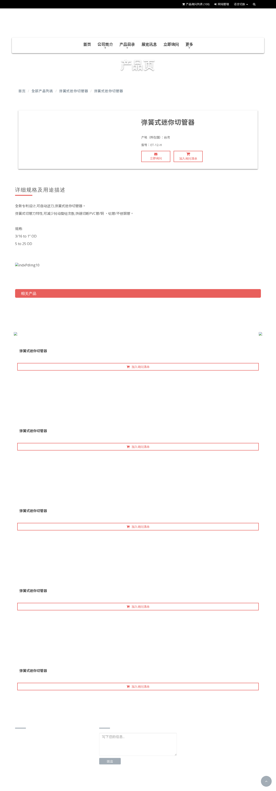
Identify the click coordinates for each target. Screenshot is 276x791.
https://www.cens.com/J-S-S (43, 778)
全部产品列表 (42, 91)
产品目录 (127, 44)
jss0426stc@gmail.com (39, 764)
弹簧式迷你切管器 (73, 91)
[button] (266, 781)
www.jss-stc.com (34, 771)
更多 (189, 44)
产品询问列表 (197, 4)
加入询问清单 (188, 158)
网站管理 (223, 4)
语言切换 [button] (240, 4)
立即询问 (171, 44)
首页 (87, 44)
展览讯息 (149, 44)
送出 (110, 761)
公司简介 (105, 44)
